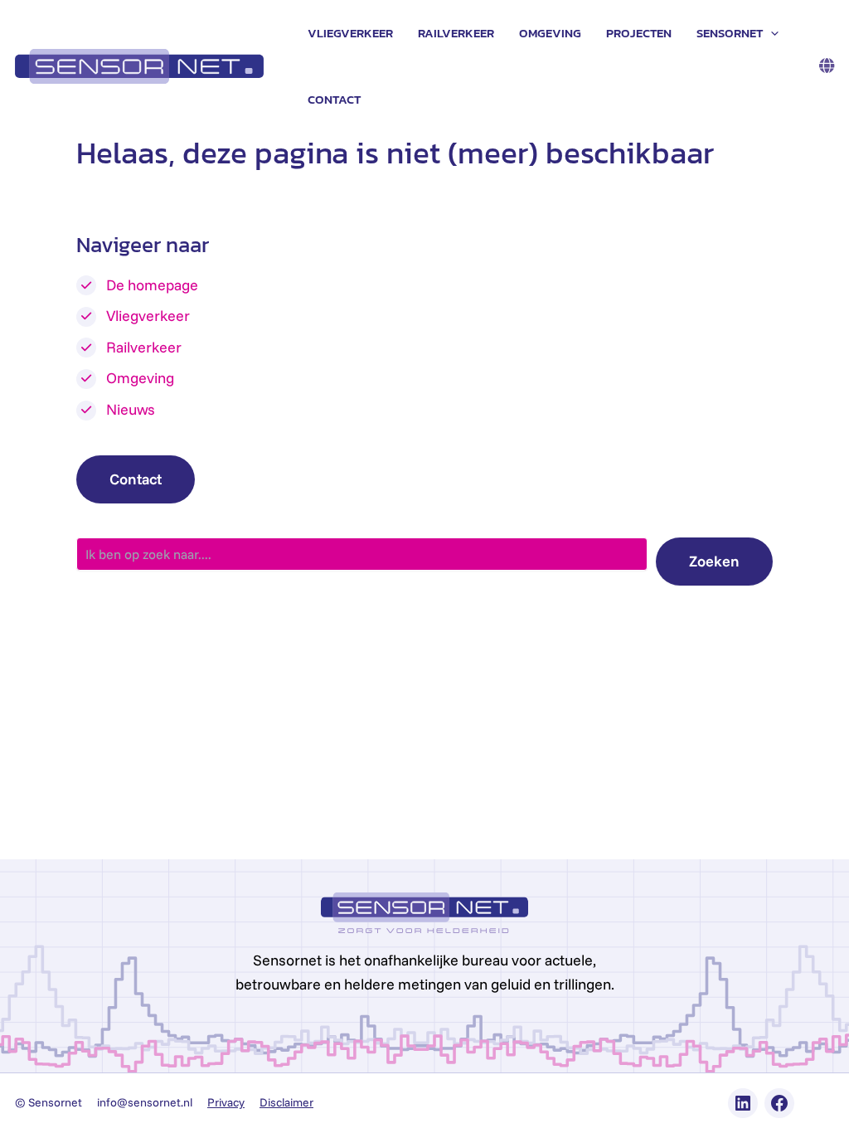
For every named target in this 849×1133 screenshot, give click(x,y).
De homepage (152, 284)
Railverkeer (456, 32)
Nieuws (130, 409)
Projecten (639, 32)
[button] (771, 33)
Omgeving (550, 32)
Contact (334, 99)
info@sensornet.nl (144, 1102)
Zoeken (714, 561)
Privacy (226, 1102)
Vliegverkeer (350, 32)
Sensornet (729, 32)
